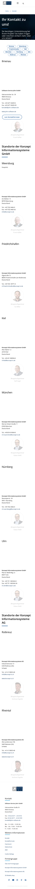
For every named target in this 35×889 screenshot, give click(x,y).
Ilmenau (11, 46)
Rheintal (23, 55)
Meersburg (22, 46)
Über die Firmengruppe (12, 863)
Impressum (8, 844)
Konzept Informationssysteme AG (14, 871)
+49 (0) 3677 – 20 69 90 (14, 816)
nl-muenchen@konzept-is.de (11, 435)
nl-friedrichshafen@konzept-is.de (12, 286)
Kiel (25, 49)
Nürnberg (19, 52)
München (8, 52)
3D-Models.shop (10, 875)
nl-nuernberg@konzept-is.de (11, 509)
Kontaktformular (10, 841)
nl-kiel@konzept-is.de (8, 360)
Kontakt (7, 838)
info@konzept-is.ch (8, 674)
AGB (6, 850)
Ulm (29, 52)
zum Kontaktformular (12, 117)
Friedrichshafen (14, 49)
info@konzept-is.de (8, 212)
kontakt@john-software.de (10, 107)
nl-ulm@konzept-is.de (9, 586)
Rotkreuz (13, 55)
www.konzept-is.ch (8, 678)
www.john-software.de (9, 111)
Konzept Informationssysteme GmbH (16, 867)
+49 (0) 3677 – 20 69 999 (14, 818)
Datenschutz (8, 847)
